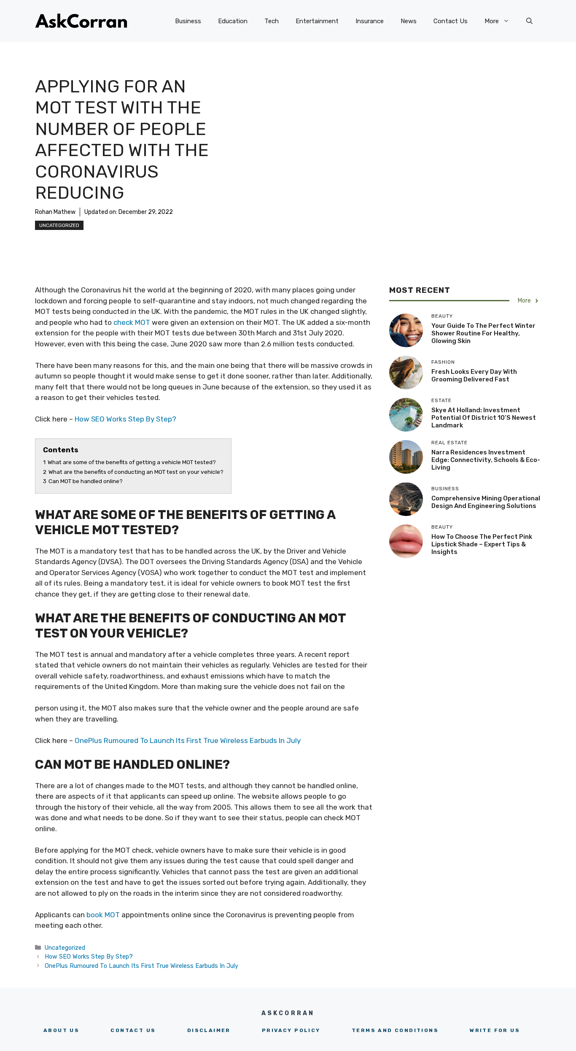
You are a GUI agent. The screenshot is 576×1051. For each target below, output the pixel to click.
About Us (61, 1030)
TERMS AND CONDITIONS (395, 1030)
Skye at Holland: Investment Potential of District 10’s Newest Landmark (483, 418)
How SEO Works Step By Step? (125, 419)
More (491, 21)
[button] (529, 21)
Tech (271, 21)
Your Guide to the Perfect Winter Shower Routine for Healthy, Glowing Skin (483, 333)
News (409, 21)
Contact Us (450, 21)
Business (188, 21)
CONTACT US (133, 1030)
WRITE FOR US (495, 1030)
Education (233, 21)
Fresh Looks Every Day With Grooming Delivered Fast (474, 376)
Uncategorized (59, 225)
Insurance (369, 21)
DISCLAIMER (209, 1030)
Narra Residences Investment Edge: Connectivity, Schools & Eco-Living (485, 460)
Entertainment (317, 21)
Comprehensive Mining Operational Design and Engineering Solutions (485, 502)
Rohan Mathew (55, 212)
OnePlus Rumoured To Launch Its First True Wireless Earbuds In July (188, 740)
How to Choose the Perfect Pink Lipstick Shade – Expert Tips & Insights (481, 544)
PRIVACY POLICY (291, 1030)
